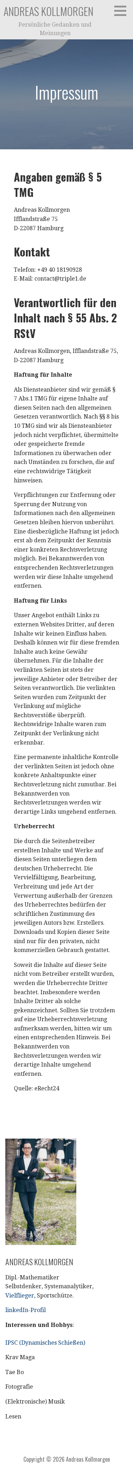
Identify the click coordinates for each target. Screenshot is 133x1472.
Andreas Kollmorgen (48, 11)
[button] (122, 10)
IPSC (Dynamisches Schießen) (45, 1342)
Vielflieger (19, 1295)
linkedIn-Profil (25, 1310)
